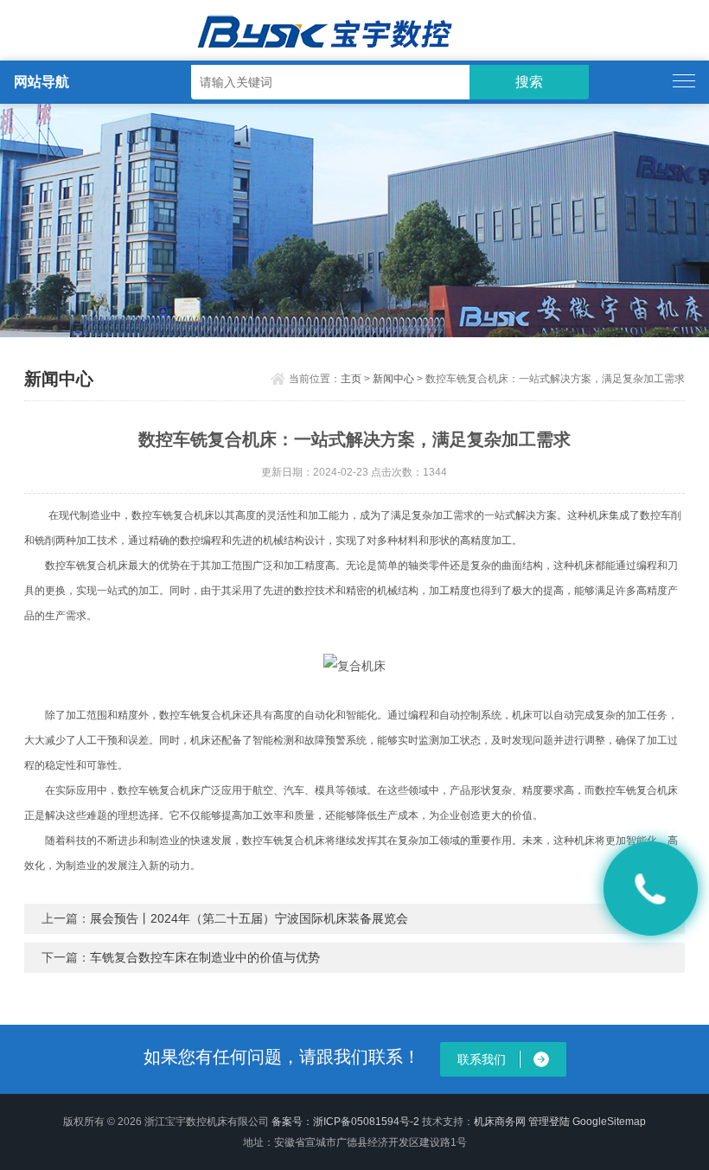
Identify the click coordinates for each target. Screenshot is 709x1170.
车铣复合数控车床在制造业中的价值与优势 (205, 957)
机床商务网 (500, 1122)
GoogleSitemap (609, 1122)
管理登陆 (549, 1122)
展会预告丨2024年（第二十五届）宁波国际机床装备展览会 (249, 918)
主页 (351, 379)
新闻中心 (393, 379)
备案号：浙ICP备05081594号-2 (345, 1122)
